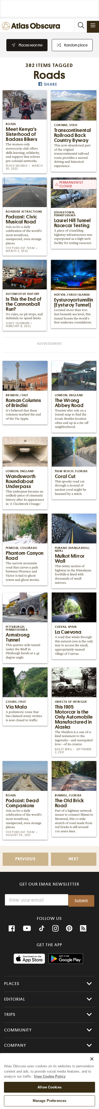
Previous (25, 859)
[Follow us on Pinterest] (69, 928)
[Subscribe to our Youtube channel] (26, 928)
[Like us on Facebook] (11, 928)
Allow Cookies (49, 1087)
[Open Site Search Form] (81, 25)
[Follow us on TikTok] (42, 929)
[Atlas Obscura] (32, 26)
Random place (76, 45)
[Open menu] (93, 25)
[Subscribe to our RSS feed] (83, 928)
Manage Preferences (49, 1101)
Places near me (31, 45)
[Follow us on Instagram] (55, 928)
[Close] (92, 1059)
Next (74, 859)
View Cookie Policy (49, 1076)
